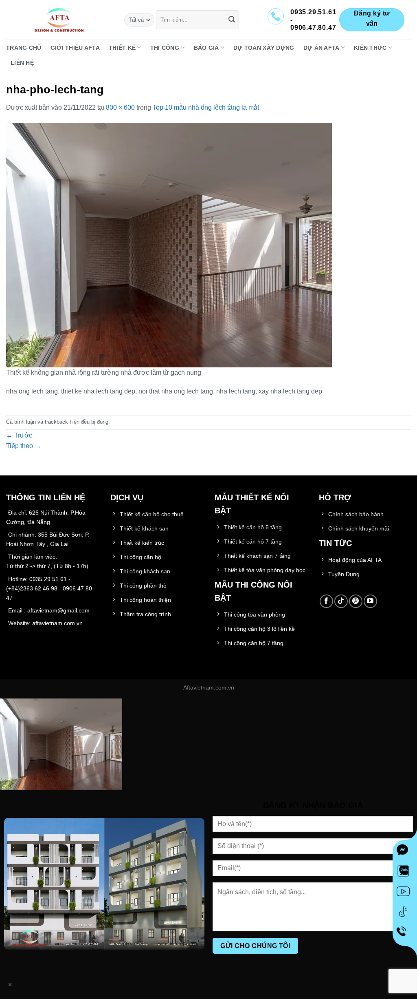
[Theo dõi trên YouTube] (370, 601)
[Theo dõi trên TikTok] (341, 601)
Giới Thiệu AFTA (75, 47)
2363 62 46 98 (38, 588)
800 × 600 (120, 107)
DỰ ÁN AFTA (321, 47)
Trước (19, 435)
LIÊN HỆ (22, 63)
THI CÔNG (164, 47)
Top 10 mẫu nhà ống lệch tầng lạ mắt (206, 107)
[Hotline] (404, 933)
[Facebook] (405, 852)
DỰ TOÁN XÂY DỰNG (263, 47)
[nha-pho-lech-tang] (169, 244)
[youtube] (405, 893)
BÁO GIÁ (206, 47)
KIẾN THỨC (370, 47)
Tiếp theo (23, 445)
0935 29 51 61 (48, 579)
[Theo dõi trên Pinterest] (355, 601)
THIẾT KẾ (122, 47)
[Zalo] (405, 872)
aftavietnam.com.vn (57, 623)
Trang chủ (24, 47)
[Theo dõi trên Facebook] (326, 601)
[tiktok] (405, 913)
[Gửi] (232, 20)
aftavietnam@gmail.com (58, 610)
